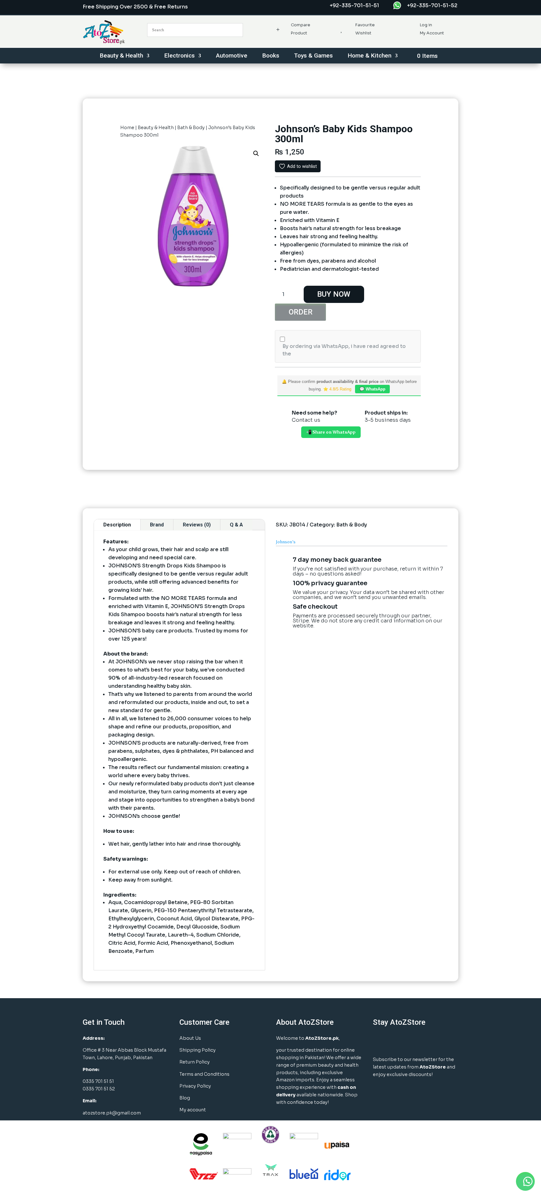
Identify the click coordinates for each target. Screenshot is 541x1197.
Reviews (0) (197, 525)
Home (127, 127)
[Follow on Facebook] (379, 1041)
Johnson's (286, 542)
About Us (190, 1038)
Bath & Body (191, 127)
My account (192, 1110)
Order (300, 312)
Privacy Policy (195, 1086)
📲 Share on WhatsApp (331, 432)
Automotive (231, 56)
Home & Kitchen (369, 56)
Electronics (179, 56)
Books (270, 56)
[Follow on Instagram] (395, 1041)
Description (117, 525)
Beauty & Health (121, 56)
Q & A (236, 525)
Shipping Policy (197, 1050)
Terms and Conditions (204, 1074)
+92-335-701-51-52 (432, 5)
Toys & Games (313, 56)
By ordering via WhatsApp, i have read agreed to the (344, 350)
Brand (157, 525)
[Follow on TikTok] (442, 1041)
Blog (184, 1098)
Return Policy (194, 1062)
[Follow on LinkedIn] (410, 1041)
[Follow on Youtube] (426, 1041)
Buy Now (333, 294)
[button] (256, 153)
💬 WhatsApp (372, 389)
